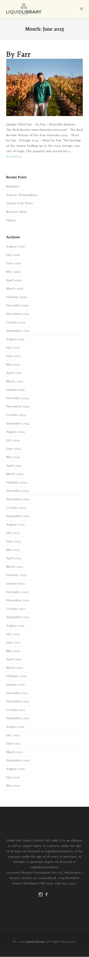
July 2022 (13, 634)
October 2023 (16, 508)
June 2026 (13, 263)
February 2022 (16, 676)
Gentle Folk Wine (19, 203)
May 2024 (13, 457)
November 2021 (17, 701)
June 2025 (13, 356)
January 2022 (15, 684)
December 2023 (17, 491)
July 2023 (13, 533)
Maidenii (12, 186)
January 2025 (15, 389)
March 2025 (14, 381)
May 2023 (13, 550)
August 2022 (15, 625)
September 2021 (17, 718)
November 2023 (17, 499)
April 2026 (14, 280)
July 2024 (13, 440)
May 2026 (13, 272)
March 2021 (14, 752)
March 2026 (14, 288)
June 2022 (13, 642)
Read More (14, 156)
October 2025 (15, 322)
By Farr (18, 54)
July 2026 (13, 255)
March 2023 (14, 566)
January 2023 (15, 583)
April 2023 (14, 558)
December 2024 (17, 398)
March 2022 (14, 668)
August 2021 (15, 726)
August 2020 (15, 769)
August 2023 (15, 524)
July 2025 (12, 347)
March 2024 (14, 474)
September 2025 (17, 330)
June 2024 (13, 448)
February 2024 (16, 482)
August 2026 (15, 246)
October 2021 (15, 710)
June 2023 (13, 541)
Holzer (11, 220)
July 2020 (13, 777)
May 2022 (13, 651)
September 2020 (18, 760)
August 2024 (15, 432)
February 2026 (16, 297)
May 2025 (13, 364)
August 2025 (15, 339)
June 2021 (13, 743)
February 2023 (16, 575)
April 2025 (13, 373)
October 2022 (16, 609)
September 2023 (18, 516)
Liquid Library (35, 942)
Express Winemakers (21, 195)
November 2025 (17, 314)
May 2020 (13, 785)
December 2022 (17, 592)
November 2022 (17, 600)
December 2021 (17, 693)
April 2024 (14, 465)
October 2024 (16, 415)
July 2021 (12, 735)
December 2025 (17, 305)
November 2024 (17, 406)
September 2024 (18, 423)
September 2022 (18, 617)
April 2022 (14, 659)
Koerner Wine (16, 212)
